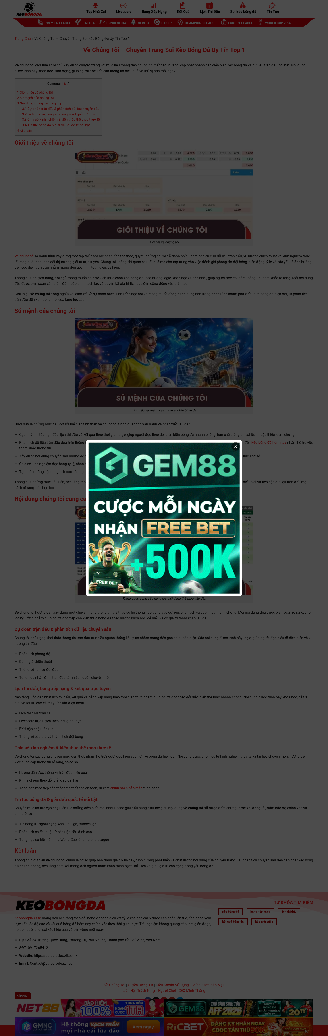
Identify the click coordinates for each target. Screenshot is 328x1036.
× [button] (235, 446)
